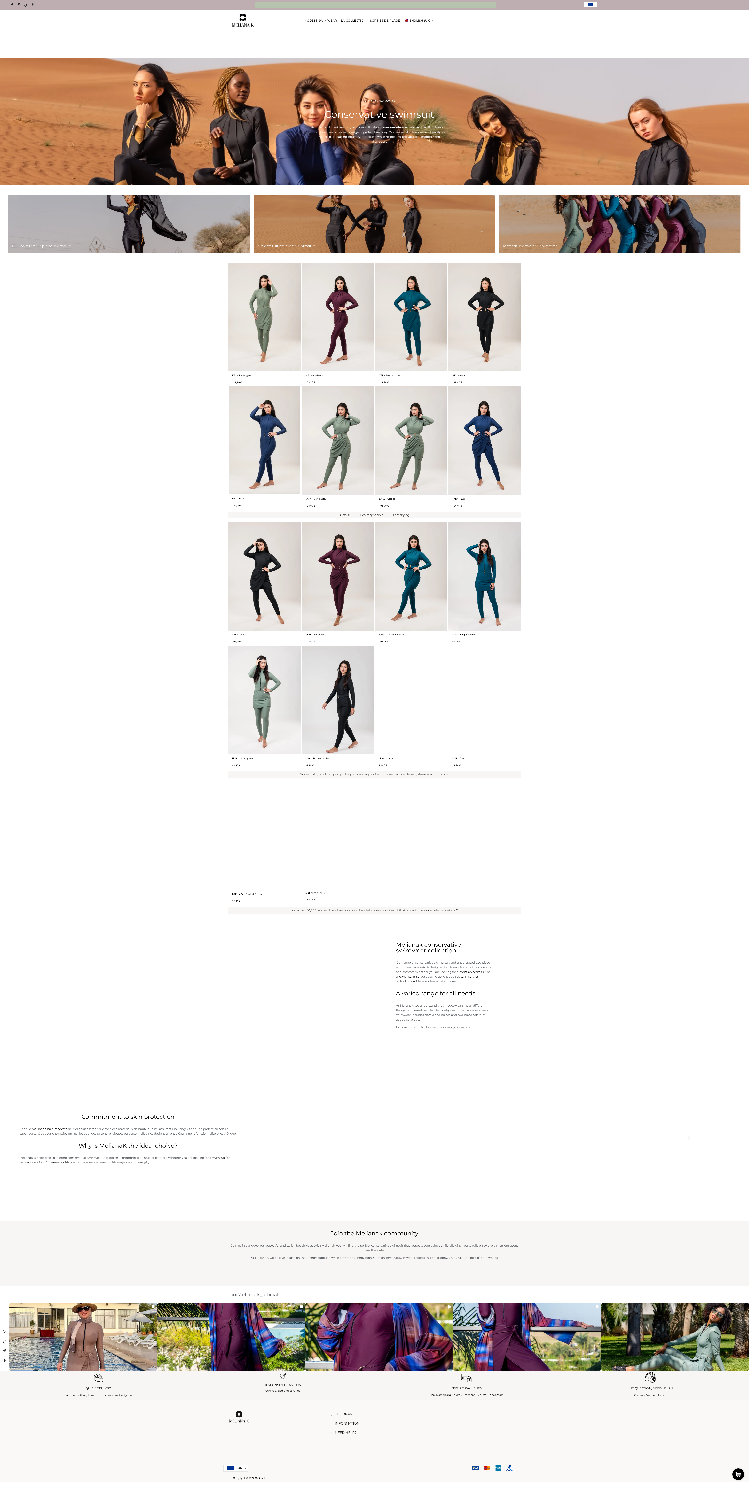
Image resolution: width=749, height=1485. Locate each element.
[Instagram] (19, 5)
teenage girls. (60, 1162)
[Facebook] (13, 5)
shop (416, 1027)
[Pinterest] (33, 5)
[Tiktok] (26, 5)
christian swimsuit (472, 972)
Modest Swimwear (320, 20)
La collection (353, 20)
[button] (689, 1137)
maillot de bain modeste (49, 1129)
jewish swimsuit (410, 976)
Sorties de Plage (385, 20)
